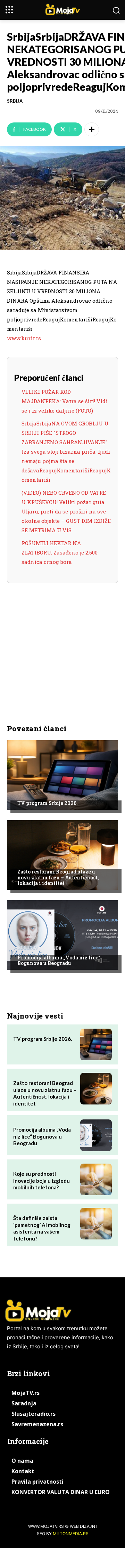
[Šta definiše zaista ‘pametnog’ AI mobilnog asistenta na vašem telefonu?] (96, 1223)
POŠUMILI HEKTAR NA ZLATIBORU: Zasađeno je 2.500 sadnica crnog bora (60, 552)
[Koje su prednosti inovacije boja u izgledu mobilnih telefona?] (96, 1179)
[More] (91, 129)
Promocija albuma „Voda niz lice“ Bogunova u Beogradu (58, 960)
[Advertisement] (62, 645)
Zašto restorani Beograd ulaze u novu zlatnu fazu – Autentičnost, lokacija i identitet (58, 877)
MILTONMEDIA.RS (71, 1533)
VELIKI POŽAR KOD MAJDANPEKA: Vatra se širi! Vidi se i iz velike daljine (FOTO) (65, 401)
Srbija (15, 101)
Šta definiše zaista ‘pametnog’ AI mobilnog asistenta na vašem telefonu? (41, 1228)
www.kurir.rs (24, 338)
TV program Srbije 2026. (47, 803)
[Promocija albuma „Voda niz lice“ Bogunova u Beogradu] (62, 935)
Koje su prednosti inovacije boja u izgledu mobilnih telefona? (41, 1180)
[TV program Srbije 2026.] (62, 775)
